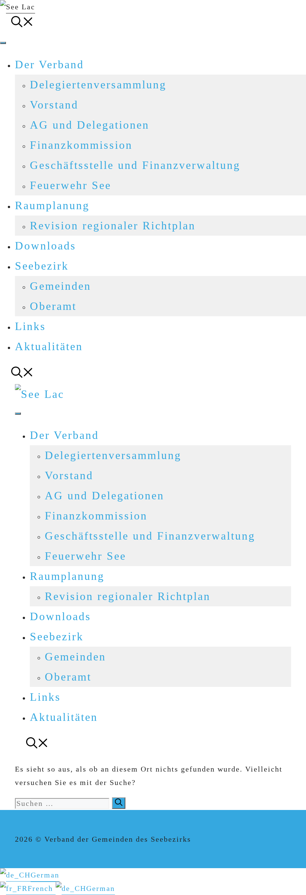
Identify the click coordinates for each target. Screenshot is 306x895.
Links (30, 326)
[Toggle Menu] (3, 43)
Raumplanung (52, 205)
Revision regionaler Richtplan (113, 225)
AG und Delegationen (89, 125)
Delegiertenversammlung (98, 84)
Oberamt (53, 306)
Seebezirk (42, 266)
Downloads (45, 245)
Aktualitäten (49, 346)
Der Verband (49, 64)
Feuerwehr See (70, 185)
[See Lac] (39, 394)
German (45, 875)
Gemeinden (60, 286)
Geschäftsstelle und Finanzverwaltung (135, 165)
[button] (22, 23)
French (42, 888)
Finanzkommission (81, 145)
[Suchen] (118, 803)
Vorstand (54, 104)
